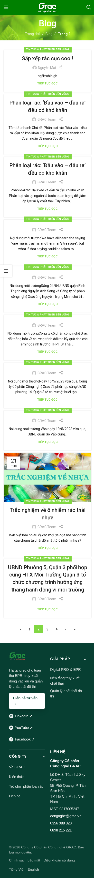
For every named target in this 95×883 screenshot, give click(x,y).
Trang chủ (32, 34)
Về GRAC (17, 767)
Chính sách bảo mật (24, 860)
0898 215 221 (61, 830)
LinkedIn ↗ (23, 716)
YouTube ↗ (24, 728)
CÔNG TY (18, 756)
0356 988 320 (61, 823)
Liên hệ (14, 796)
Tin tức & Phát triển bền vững (47, 49)
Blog (49, 34)
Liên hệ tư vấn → (25, 701)
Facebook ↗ (25, 739)
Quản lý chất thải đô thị (66, 693)
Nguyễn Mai (47, 68)
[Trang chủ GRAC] (17, 656)
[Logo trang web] (47, 7)
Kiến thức (16, 777)
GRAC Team (47, 119)
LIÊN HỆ (58, 752)
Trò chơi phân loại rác (26, 786)
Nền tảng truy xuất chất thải (64, 681)
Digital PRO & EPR (65, 669)
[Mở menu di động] (6, 7)
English (33, 869)
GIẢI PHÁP (60, 659)
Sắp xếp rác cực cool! (47, 58)
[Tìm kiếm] (89, 7)
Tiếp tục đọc (47, 83)
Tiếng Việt (16, 869)
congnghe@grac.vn (65, 816)
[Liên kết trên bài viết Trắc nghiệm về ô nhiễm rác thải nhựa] (47, 477)
